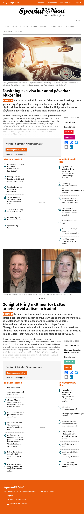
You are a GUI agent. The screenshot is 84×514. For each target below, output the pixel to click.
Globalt (6, 26)
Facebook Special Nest (18, 503)
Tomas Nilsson (74, 346)
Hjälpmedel (69, 26)
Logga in (78, 3)
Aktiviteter (8, 32)
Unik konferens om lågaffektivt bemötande (14, 189)
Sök (79, 21)
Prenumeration (66, 3)
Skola (60, 26)
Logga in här (23, 154)
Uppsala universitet (71, 352)
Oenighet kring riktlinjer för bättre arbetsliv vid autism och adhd (34, 306)
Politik (68, 367)
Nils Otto (72, 122)
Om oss (41, 3)
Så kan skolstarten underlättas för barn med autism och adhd (70, 200)
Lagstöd (53, 26)
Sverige (15, 26)
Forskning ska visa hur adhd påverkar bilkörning (36, 93)
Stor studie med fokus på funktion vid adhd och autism (15, 415)
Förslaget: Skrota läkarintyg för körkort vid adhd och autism (15, 179)
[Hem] (42, 12)
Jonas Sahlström (74, 350)
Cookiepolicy (52, 3)
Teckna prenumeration (16, 150)
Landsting (43, 26)
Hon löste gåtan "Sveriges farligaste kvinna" (69, 241)
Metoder (34, 26)
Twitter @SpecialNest (18, 499)
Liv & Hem (19, 32)
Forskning (24, 26)
